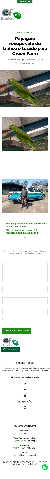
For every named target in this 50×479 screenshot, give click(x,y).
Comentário (8, 261)
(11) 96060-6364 (19, 440)
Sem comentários (27, 63)
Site (4, 307)
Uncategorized (25, 32)
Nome (5, 284)
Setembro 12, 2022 (34, 60)
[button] (37, 14)
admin (17, 60)
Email (5, 296)
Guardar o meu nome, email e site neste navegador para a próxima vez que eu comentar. (23, 321)
